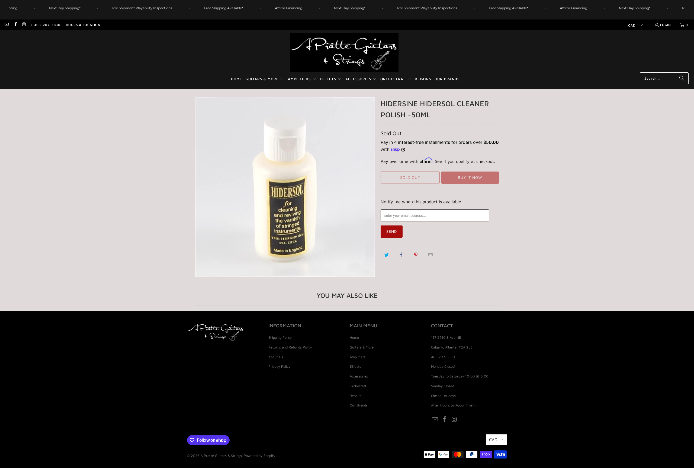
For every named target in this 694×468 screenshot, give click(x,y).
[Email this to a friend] (430, 255)
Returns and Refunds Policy (290, 347)
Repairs (355, 395)
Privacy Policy (279, 366)
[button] (265, 79)
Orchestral (358, 386)
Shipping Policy (280, 337)
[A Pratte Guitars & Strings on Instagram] (24, 25)
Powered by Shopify (259, 455)
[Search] (682, 78)
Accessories (359, 376)
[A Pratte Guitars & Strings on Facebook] (15, 25)
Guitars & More (362, 347)
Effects (355, 366)
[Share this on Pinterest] (416, 255)
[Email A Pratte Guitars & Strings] (6, 25)
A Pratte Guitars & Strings (221, 455)
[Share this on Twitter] (387, 255)
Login (665, 25)
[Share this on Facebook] (401, 255)
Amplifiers (357, 357)
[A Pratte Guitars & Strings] (344, 52)
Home (354, 337)
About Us (275, 357)
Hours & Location (83, 25)
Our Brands (359, 405)
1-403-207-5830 (45, 25)
